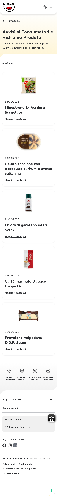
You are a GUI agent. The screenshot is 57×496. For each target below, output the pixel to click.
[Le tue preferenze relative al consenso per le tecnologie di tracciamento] (52, 491)
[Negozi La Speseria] (9, 7)
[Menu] (51, 7)
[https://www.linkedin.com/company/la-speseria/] (15, 445)
